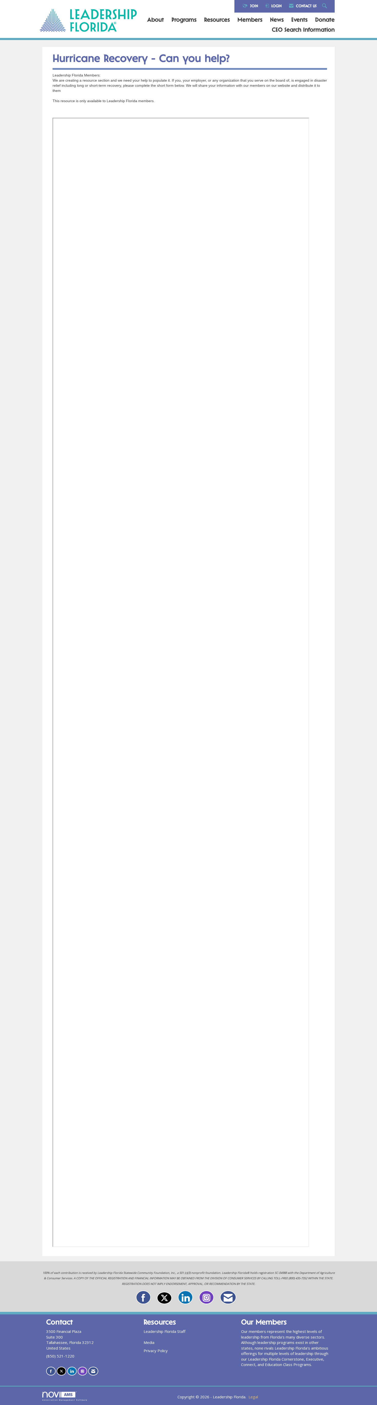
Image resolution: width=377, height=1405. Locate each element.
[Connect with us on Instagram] (206, 1297)
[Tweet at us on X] (164, 1298)
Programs (184, 20)
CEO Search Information (303, 30)
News (277, 20)
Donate (325, 20)
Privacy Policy (156, 1350)
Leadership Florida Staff (164, 1331)
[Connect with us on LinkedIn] (185, 1297)
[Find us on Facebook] (143, 1297)
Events (299, 20)
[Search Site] (325, 6)
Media (149, 1342)
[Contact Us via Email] (228, 1297)
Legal (253, 1396)
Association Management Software (64, 1400)
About (155, 20)
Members (249, 20)
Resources (217, 20)
